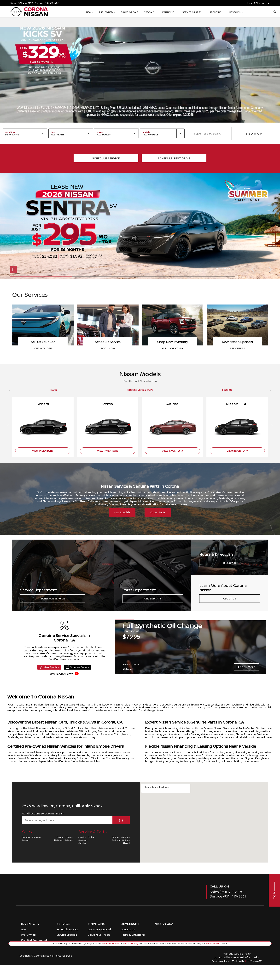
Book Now (172, 348)
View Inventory (237, 348)
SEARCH (254, 133)
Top (274, 895)
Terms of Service (110, 943)
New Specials (122, 512)
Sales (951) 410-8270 (226, 892)
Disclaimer (224, 268)
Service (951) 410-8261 (228, 896)
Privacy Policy (131, 943)
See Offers (42, 348)
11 (270, 225)
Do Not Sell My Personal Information (237, 957)
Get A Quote (108, 348)
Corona (110, 704)
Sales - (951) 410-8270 (21, 3)
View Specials (51, 667)
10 (270, 222)
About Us (229, 598)
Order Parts (158, 512)
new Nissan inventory (107, 728)
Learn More (246, 667)
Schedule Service (53, 598)
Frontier (103, 731)
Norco (126, 734)
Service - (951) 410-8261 (47, 3)
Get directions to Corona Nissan (43, 813)
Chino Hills (97, 704)
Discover (229, 563)
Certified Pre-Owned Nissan (113, 752)
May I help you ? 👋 (262, 937)
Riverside (107, 734)
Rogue (92, 731)
